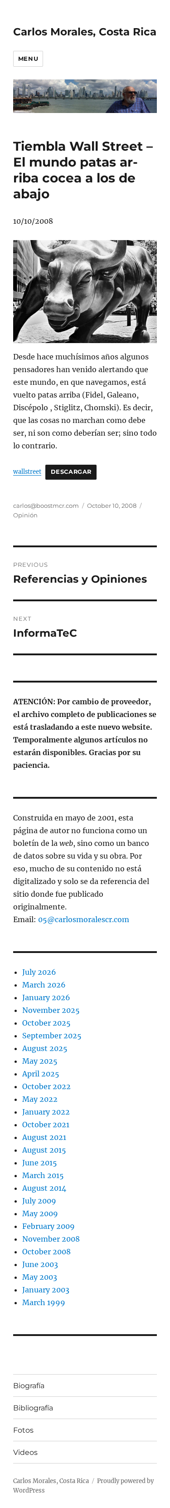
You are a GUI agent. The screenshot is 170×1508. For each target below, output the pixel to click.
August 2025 (45, 1048)
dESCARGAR (71, 471)
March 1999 (43, 1302)
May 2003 (39, 1277)
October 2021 (45, 1124)
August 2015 (44, 1149)
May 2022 (40, 1099)
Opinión (25, 515)
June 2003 (40, 1264)
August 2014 (44, 1188)
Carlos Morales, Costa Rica (84, 31)
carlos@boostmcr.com (46, 505)
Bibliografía (33, 1408)
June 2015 (39, 1162)
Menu (28, 58)
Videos (25, 1452)
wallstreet (27, 471)
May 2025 (40, 1061)
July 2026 (39, 972)
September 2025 (52, 1035)
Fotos (23, 1430)
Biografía (28, 1385)
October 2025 (46, 1022)
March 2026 (44, 984)
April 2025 (40, 1073)
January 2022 (46, 1111)
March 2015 (43, 1175)
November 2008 (51, 1238)
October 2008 (46, 1251)
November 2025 (51, 1010)
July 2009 (39, 1200)
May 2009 (40, 1213)
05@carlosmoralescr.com (83, 919)
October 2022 (46, 1086)
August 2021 (44, 1137)
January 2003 (45, 1289)
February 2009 (48, 1226)
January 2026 (46, 997)
